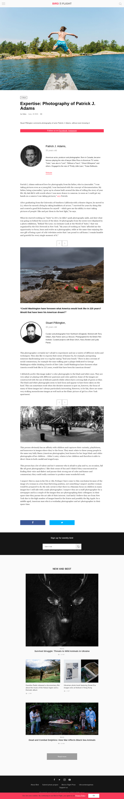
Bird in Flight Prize (69, 785)
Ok (94, 796)
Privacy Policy (80, 796)
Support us (63, 787)
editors (82, 792)
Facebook (63, 131)
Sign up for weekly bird (62, 538)
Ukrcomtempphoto (86, 785)
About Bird (35, 785)
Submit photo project (50, 785)
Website (49, 173)
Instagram (72, 131)
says (59, 196)
